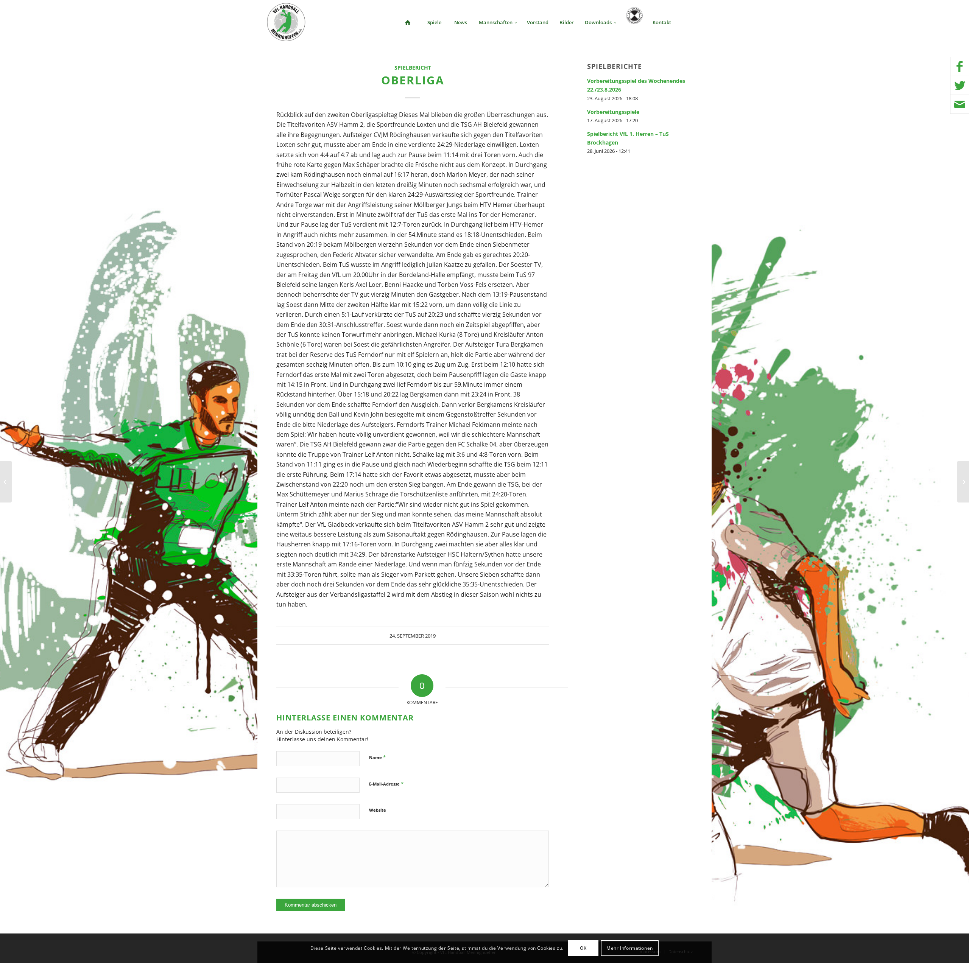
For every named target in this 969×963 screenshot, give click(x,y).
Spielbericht (412, 67)
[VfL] (6, 482)
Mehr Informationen (629, 948)
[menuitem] (407, 22)
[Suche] (689, 22)
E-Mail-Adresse (386, 783)
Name (377, 757)
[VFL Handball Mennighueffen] (286, 22)
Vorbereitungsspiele (613, 111)
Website (377, 810)
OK (583, 948)
